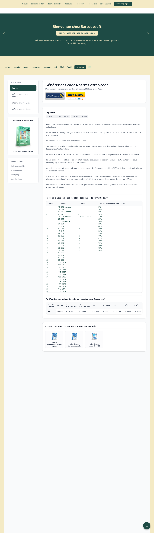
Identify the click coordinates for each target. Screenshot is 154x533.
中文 (55, 67)
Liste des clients (16, 179)
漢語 (62, 67)
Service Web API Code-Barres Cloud (77, 33)
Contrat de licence (17, 162)
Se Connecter (105, 4)
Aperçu (15, 88)
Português (46, 67)
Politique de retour (17, 170)
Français (16, 67)
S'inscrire (93, 4)
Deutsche (36, 67)
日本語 (69, 67)
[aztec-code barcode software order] (75, 96)
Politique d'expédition (18, 166)
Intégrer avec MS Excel (21, 103)
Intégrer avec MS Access (21, 109)
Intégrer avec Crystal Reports (20, 95)
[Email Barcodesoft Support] (90, 67)
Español (25, 67)
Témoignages (15, 175)
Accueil (25, 4)
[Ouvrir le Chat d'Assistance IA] (146, 525)
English (7, 67)
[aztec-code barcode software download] (55, 96)
